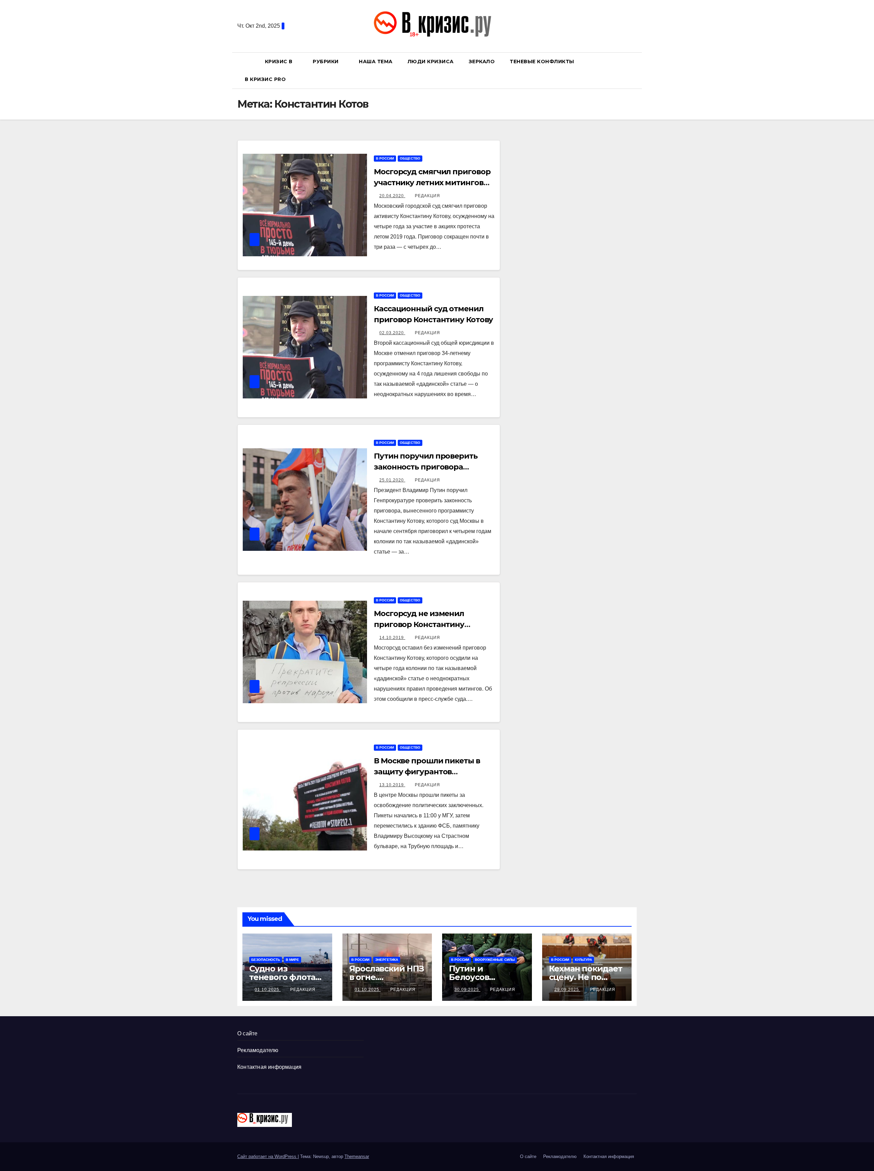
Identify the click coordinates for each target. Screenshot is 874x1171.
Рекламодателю (258, 1050)
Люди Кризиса (431, 61)
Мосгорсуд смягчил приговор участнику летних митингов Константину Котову (432, 182)
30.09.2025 (467, 989)
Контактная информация (269, 1067)
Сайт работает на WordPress (267, 1156)
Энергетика (386, 960)
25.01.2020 (392, 480)
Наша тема (376, 61)
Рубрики (326, 61)
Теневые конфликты (542, 61)
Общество (410, 158)
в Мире (292, 960)
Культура (583, 960)
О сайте (247, 1033)
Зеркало (482, 61)
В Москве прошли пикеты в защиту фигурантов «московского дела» (427, 771)
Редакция (427, 195)
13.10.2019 (392, 784)
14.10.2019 (392, 637)
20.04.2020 (392, 195)
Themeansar (356, 1156)
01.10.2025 (268, 989)
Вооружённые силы (495, 960)
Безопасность (265, 960)
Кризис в (279, 61)
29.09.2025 (567, 989)
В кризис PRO (266, 79)
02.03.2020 (392, 332)
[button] (635, 70)
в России (385, 158)
